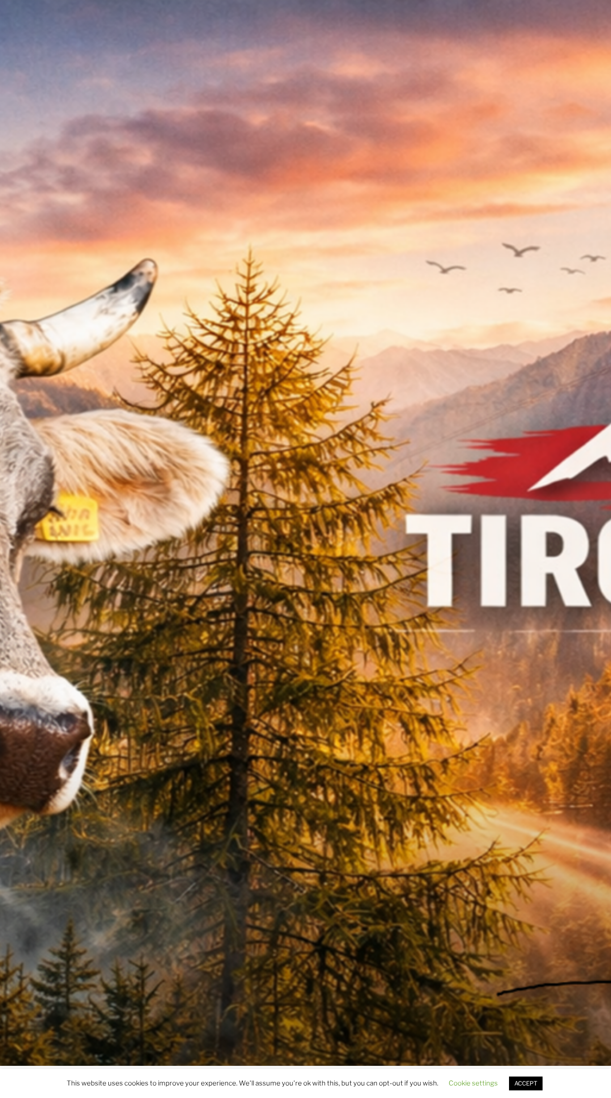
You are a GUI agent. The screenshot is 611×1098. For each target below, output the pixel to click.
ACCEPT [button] (525, 1083)
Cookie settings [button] (473, 1083)
